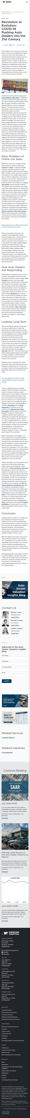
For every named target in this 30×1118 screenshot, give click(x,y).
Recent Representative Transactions (11, 1054)
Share (5, 45)
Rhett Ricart (11, 405)
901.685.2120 (6, 946)
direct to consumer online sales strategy (14, 211)
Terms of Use (5, 1113)
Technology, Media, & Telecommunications (13, 1040)
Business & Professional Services (10, 1026)
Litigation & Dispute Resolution (9, 1017)
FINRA (17, 1088)
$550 (3, 494)
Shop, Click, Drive (20, 307)
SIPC (20, 1088)
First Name (5, 655)
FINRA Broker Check (7, 1098)
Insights (5, 1059)
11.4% (23, 403)
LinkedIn (5, 952)
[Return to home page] (6, 2)
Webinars (4, 1075)
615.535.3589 (6, 988)
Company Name (7, 667)
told (14, 293)
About (4, 1045)
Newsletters (5, 1064)
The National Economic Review (10, 1080)
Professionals (5, 1048)
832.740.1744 (6, 977)
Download (21, 45)
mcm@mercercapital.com (11, 950)
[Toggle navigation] (26, 2)
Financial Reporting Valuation (9, 1012)
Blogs (3, 1062)
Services (5, 1007)
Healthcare (4, 1036)
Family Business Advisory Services (11, 1019)
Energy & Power (6, 1031)
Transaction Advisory (7, 1014)
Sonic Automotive (15, 468)
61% (20, 436)
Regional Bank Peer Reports (9, 1070)
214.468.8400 (6, 965)
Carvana (4, 167)
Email (3, 672)
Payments (6, 954)
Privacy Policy (6, 1111)
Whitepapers (5, 1073)
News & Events (5, 1052)
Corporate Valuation (8, 737)
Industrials (4, 1038)
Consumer (4, 1029)
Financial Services (6, 1033)
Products (4, 1077)
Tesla (11, 167)
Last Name (5, 661)
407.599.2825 (6, 1000)
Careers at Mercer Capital (8, 1050)
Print (13, 45)
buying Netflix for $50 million (10, 97)
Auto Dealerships (7, 752)
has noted (25, 468)
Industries (5, 1023)
